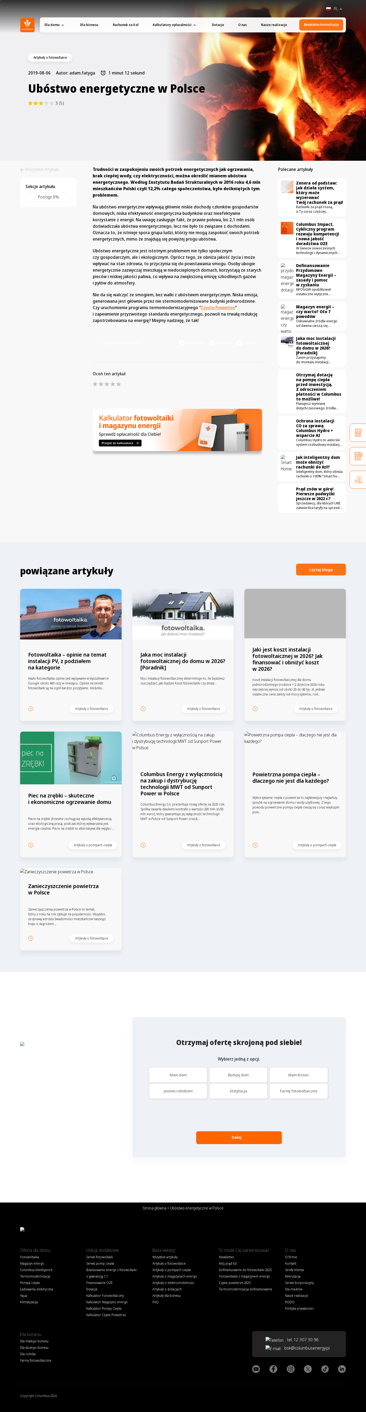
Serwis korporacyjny (299, 1282)
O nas (242, 25)
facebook (195, 343)
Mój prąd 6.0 (228, 1263)
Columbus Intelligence (36, 1270)
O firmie (291, 1257)
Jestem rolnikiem (178, 1090)
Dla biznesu (89, 25)
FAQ (155, 1302)
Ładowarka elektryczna (36, 1289)
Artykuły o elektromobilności (173, 1282)
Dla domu (52, 25)
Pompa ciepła (30, 1282)
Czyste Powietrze (218, 307)
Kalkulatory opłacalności (172, 25)
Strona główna (154, 1208)
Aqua (23, 1295)
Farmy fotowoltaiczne (298, 1090)
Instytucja (238, 1090)
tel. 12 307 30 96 (302, 1340)
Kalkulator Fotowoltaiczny (105, 1295)
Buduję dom (238, 1074)
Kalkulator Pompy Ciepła (103, 1308)
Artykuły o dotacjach (167, 1289)
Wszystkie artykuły (164, 1257)
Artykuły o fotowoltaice (169, 1263)
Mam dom (178, 1074)
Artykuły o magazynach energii (174, 1276)
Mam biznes (298, 1074)
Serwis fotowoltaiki (99, 1257)
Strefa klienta (294, 1270)
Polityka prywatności (299, 1308)
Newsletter (226, 1257)
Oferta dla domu (35, 1250)
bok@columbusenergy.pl (307, 1348)
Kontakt (290, 1263)
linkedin (224, 343)
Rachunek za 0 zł (126, 25)
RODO (289, 1302)
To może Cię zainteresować (244, 1250)
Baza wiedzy (163, 1250)
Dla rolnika (28, 1354)
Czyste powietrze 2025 (235, 1282)
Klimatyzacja (29, 1302)
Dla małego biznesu (34, 1341)
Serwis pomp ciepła (100, 1263)
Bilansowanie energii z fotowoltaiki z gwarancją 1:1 (111, 1273)
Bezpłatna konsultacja (321, 24)
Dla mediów (293, 1289)
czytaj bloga (321, 569)
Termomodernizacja (35, 1276)
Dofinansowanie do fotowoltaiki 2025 (245, 1270)
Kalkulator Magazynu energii (107, 1302)
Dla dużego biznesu (34, 1347)
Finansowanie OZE (99, 1282)
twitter (251, 343)
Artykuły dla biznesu (166, 1295)
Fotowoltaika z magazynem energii (244, 1276)
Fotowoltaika (29, 1257)
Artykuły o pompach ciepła (171, 1270)
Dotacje (218, 25)
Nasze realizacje (274, 25)
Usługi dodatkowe (102, 1250)
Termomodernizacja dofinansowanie (245, 1289)
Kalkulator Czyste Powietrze (106, 1315)
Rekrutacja (292, 1276)
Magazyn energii (32, 1263)
